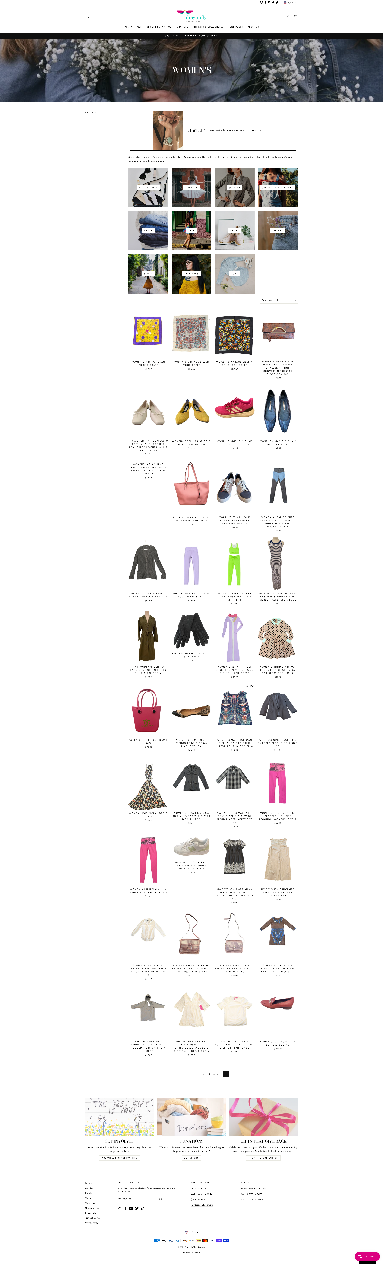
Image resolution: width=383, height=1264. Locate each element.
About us (89, 1188)
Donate (88, 1192)
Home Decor (235, 27)
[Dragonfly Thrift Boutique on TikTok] (143, 1208)
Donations (191, 1158)
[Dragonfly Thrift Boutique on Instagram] (119, 1208)
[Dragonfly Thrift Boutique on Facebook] (125, 1208)
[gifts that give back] (263, 1117)
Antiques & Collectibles (208, 27)
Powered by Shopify (191, 1252)
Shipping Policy (92, 1207)
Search (88, 1183)
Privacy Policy (91, 1222)
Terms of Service (92, 1217)
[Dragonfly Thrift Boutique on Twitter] (137, 1208)
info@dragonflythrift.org (202, 1204)
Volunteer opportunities (120, 1158)
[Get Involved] (119, 1117)
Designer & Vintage (159, 27)
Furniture (182, 27)
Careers (88, 1197)
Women (128, 27)
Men (139, 27)
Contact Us (90, 1202)
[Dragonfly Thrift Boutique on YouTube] (131, 1208)
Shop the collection (263, 1158)
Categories (93, 112)
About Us (253, 27)
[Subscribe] (160, 1199)
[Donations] (191, 1117)
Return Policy (91, 1212)
